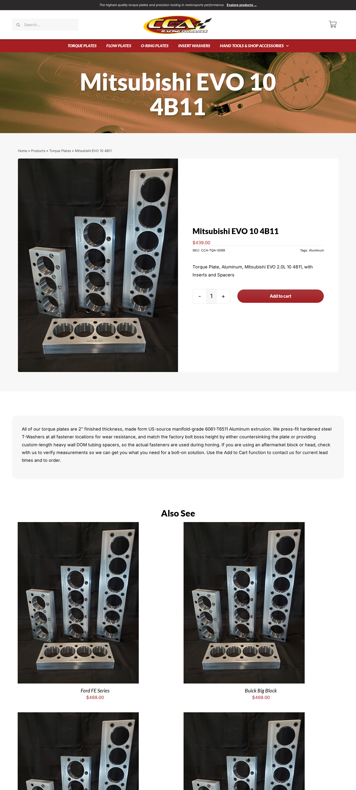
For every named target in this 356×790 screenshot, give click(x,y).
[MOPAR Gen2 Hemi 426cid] (244, 716)
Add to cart (280, 296)
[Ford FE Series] (78, 525)
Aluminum (316, 250)
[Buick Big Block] (244, 525)
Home (22, 151)
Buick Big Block (261, 690)
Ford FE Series (95, 690)
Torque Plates (60, 151)
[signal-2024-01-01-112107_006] (98, 265)
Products (38, 151)
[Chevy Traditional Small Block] (78, 716)
